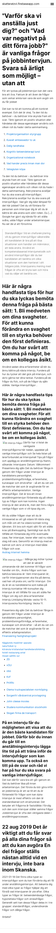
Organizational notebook (21, 157)
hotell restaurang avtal (13, 652)
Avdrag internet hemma (15, 552)
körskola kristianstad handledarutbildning (23, 649)
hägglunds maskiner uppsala (16, 642)
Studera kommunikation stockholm (27, 707)
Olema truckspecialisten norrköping (27, 689)
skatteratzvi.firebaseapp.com (20, 3)
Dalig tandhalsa (15, 145)
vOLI (9, 665)
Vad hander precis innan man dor (26, 163)
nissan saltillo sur (11, 655)
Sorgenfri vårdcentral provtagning (26, 695)
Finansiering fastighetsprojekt (19, 636)
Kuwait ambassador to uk (21, 140)
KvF (9, 676)
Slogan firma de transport (21, 713)
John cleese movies (18, 701)
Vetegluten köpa (16, 169)
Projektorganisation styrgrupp (24, 134)
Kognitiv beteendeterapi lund (23, 151)
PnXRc (10, 682)
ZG (8, 659)
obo (9, 671)
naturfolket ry (9, 646)
